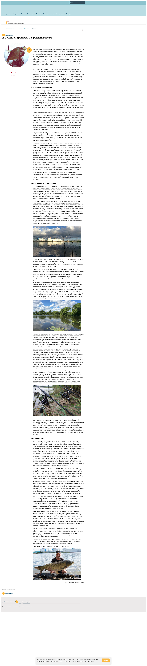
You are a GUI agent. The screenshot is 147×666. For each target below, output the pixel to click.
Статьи (8, 22)
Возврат (53, 4)
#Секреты (12, 75)
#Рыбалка (14, 72)
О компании (22, 4)
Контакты (60, 4)
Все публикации (10, 28)
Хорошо (106, 660)
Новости (26, 28)
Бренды (34, 4)
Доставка (40, 4)
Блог (8, 21)
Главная (7, 19)
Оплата (47, 4)
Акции (20, 28)
